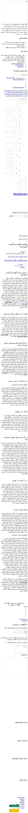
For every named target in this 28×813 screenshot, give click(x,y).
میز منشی (21, 789)
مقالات (22, 252)
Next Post (24, 621)
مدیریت (21, 264)
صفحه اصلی (20, 744)
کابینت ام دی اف (19, 764)
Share (25, 606)
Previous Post (23, 619)
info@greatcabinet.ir (18, 63)
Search (11, 216)
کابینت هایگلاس (19, 766)
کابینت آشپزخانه (19, 762)
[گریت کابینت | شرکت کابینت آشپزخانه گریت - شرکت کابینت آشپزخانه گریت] (14, 92)
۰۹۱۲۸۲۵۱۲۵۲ (23, 582)
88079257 (21, 67)
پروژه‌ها (22, 746)
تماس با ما (21, 754)
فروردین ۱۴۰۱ (19, 265)
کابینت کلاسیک (20, 774)
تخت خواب (21, 786)
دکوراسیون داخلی (19, 792)
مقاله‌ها (22, 749)
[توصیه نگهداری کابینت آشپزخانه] (17, 256)
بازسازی (21, 784)
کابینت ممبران (20, 769)
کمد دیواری (21, 787)
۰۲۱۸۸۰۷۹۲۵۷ (19, 736)
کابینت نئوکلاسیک (19, 776)
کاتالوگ (22, 748)
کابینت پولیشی (20, 771)
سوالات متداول (20, 751)
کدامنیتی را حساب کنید (20, 642)
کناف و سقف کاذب (18, 794)
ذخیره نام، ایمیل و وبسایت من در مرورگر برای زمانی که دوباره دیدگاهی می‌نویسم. (14, 638)
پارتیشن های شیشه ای (17, 791)
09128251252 (19, 65)
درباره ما (21, 753)
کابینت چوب (20, 773)
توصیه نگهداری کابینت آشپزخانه (15, 260)
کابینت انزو (21, 767)
